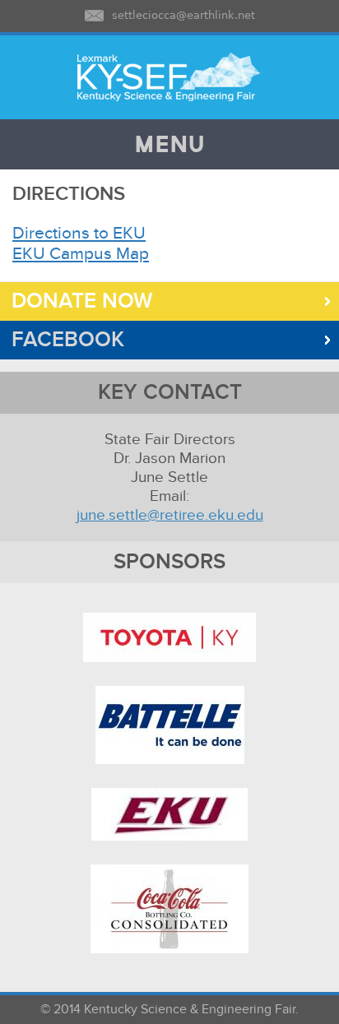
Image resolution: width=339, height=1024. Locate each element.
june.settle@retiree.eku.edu (170, 515)
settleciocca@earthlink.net (183, 15)
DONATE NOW (76, 301)
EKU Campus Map (80, 253)
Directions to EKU (79, 233)
